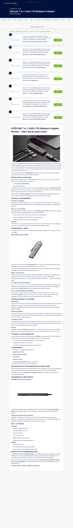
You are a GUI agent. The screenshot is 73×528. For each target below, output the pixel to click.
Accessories (4, 19)
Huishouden (20, 19)
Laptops (31, 19)
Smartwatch (63, 19)
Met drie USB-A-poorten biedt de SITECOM (21, 284)
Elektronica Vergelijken (15, 31)
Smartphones (55, 19)
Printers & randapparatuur (46, 19)
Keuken (26, 19)
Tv (2, 23)
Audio (10, 19)
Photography (37, 19)
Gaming (14, 19)
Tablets (68, 19)
